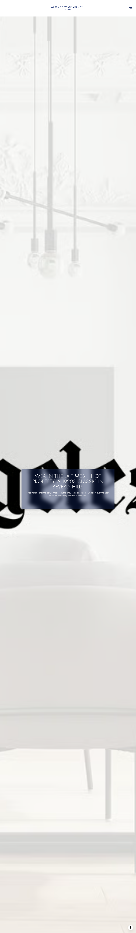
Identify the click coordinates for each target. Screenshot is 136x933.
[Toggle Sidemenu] (130, 8)
